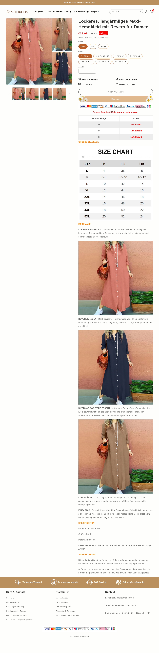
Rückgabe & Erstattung (66, 611)
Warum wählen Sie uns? (16, 615)
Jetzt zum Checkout (115, 99)
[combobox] (126, 11)
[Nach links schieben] (9, 94)
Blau (83, 46)
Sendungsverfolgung (15, 607)
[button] (39, 11)
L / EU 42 (120, 56)
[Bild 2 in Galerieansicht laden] (32, 94)
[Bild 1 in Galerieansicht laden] (18, 94)
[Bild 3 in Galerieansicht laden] (46, 94)
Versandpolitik (62, 598)
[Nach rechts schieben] (69, 94)
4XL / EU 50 (120, 62)
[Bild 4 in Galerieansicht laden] (59, 94)
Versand (81, 37)
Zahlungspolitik (62, 602)
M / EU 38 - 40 (102, 56)
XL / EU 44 (135, 56)
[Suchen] (141, 11)
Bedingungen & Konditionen (68, 615)
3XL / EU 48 (103, 62)
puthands (86, 636)
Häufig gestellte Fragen (16, 611)
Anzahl (81, 67)
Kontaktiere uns (13, 602)
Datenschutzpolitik (63, 607)
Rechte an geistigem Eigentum (19, 620)
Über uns (10, 598)
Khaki (103, 46)
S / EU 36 (85, 56)
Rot (93, 46)
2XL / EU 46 (86, 62)
